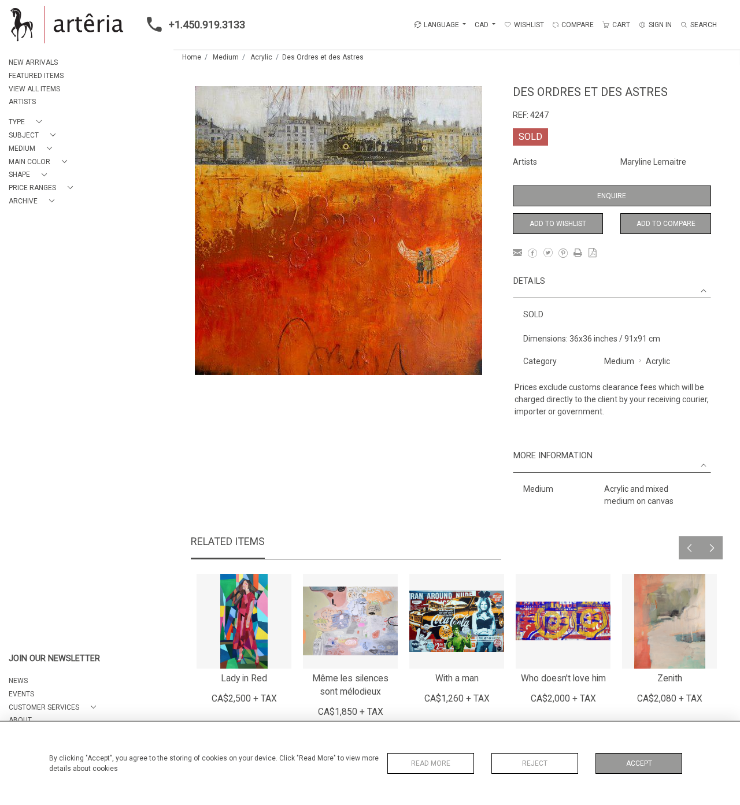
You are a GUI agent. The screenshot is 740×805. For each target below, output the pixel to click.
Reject (534, 763)
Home (191, 57)
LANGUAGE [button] (441, 25)
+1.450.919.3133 (207, 24)
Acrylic (261, 57)
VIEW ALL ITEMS (34, 89)
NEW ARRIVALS (33, 62)
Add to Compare (666, 224)
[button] (27, 122)
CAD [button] (482, 25)
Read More (430, 763)
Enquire (611, 196)
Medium (226, 57)
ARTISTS (22, 102)
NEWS (18, 681)
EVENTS (21, 694)
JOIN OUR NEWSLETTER (54, 658)
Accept (639, 763)
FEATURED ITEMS (36, 76)
